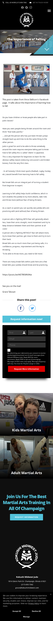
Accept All (16, 611)
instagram (30, 7)
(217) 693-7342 (21, 2)
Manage (26, 617)
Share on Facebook (21, 308)
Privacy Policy (33, 603)
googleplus (26, 7)
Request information (26, 517)
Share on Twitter (32, 308)
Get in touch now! (40, 2)
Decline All (36, 611)
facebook (22, 7)
